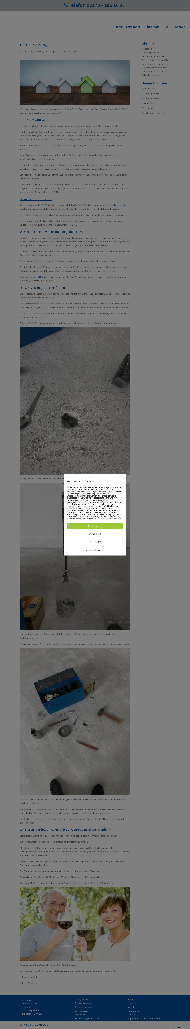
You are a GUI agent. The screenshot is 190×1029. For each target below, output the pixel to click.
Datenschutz (90, 550)
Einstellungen (95, 541)
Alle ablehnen (95, 533)
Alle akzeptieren (95, 526)
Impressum (100, 550)
